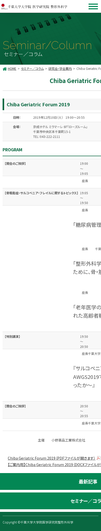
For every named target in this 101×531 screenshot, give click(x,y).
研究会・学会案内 (60, 68)
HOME (12, 68)
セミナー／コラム (32, 68)
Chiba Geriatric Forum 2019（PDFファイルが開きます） (52, 458)
